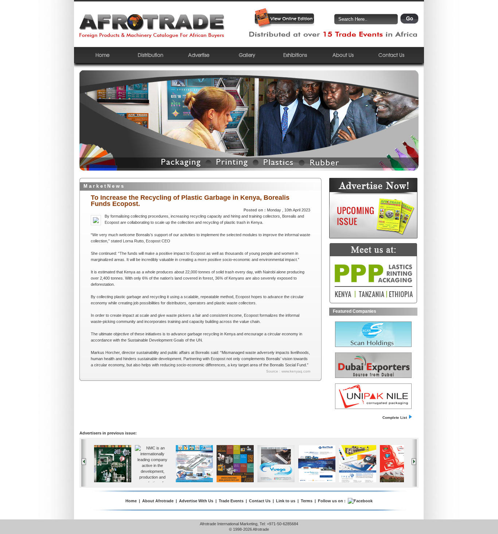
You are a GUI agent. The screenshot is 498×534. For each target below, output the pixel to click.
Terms (306, 501)
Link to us (285, 501)
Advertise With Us (196, 501)
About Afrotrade (158, 501)
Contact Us (391, 54)
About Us (343, 54)
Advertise (198, 54)
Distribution (150, 54)
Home (102, 54)
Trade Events (231, 501)
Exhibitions (295, 54)
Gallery (247, 54)
